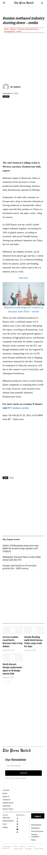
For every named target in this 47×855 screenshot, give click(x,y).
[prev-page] (4, 682)
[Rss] (17, 832)
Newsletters (35, 828)
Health (5, 827)
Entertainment (8, 821)
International (36, 825)
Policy (33, 840)
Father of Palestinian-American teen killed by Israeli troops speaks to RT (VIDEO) (21, 548)
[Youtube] (17, 829)
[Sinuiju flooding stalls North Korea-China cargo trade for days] (34, 630)
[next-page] (8, 682)
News (12, 478)
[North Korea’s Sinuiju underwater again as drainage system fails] (13, 657)
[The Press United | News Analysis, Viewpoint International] (27, 3)
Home (6, 29)
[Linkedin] (37, 102)
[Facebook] (13, 102)
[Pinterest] (43, 102)
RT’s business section (18, 408)
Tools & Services (37, 831)
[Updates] (6, 87)
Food (4, 824)
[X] (19, 102)
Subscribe (23, 773)
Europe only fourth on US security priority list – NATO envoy (19, 567)
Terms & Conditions (35, 835)
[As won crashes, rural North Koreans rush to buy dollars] (13, 630)
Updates (13, 29)
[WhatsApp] (31, 102)
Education (6, 818)
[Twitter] (17, 821)
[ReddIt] (25, 102)
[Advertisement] (23, 57)
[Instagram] (17, 826)
